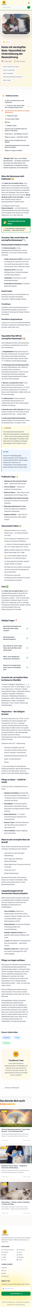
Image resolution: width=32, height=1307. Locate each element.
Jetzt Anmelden (15, 1293)
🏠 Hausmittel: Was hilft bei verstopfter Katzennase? (17, 111)
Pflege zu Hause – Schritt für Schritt (16, 137)
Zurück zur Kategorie (10, 1088)
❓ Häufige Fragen (11, 125)
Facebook (6, 1037)
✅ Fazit (7, 122)
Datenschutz (5, 1276)
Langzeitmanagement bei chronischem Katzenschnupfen (17, 146)
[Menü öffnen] (29, 3)
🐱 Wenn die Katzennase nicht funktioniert (14, 101)
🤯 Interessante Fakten (12, 119)
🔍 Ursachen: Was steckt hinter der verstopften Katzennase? (15, 106)
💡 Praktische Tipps (11, 116)
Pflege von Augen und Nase (13, 150)
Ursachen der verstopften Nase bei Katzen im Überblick (16, 129)
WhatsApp (6, 1043)
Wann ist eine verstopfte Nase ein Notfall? (15, 141)
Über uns (3, 1270)
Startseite (4, 1267)
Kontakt (3, 1273)
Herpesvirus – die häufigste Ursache (16, 134)
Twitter (17, 1037)
